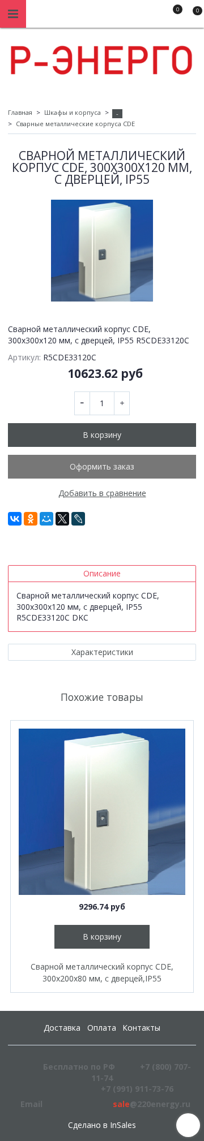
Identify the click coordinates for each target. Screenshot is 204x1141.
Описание (102, 573)
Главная (20, 112)
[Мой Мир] (46, 519)
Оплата (101, 1027)
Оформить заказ (102, 466)
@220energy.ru (151, 1104)
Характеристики (102, 652)
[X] (62, 519)
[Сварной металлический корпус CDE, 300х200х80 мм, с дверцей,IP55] (102, 812)
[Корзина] (192, 16)
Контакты (141, 1027)
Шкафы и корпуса (72, 112)
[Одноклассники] (30, 519)
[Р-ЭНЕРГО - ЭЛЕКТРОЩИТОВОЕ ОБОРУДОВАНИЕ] (102, 57)
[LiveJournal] (78, 519)
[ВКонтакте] (15, 519)
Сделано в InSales (102, 1125)
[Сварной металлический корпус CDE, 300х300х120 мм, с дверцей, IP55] (102, 251)
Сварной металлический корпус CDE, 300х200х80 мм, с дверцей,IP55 (102, 972)
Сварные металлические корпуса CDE (75, 123)
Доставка (62, 1027)
